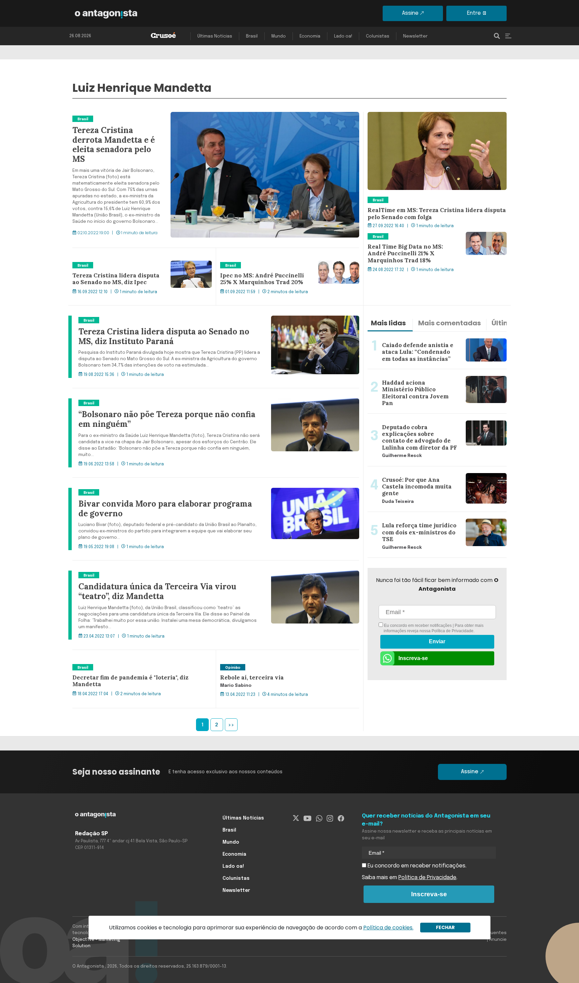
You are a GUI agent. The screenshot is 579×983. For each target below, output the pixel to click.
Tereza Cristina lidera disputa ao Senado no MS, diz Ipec (137, 268)
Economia (310, 36)
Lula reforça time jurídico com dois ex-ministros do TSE (432, 520)
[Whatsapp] (319, 818)
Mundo (278, 36)
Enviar (437, 641)
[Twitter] (296, 818)
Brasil (252, 36)
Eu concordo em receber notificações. (416, 866)
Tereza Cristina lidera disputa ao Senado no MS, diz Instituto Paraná (158, 319)
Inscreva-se (413, 658)
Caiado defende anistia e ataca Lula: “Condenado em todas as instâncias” (434, 339)
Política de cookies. (388, 927)
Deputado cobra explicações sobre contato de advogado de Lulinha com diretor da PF (426, 422)
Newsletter (415, 36)
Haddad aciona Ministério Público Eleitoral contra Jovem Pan (430, 377)
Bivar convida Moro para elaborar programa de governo (143, 492)
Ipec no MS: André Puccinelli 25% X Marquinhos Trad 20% (286, 268)
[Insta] (330, 818)
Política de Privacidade (452, 631)
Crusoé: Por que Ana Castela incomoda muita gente (433, 470)
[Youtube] (307, 818)
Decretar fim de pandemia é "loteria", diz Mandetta (137, 666)
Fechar (445, 927)
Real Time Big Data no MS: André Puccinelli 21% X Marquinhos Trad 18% (430, 240)
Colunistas (377, 36)
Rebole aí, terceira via (247, 666)
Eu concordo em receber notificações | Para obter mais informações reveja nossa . (433, 628)
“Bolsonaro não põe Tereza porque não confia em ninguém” (148, 402)
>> (231, 725)
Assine (410, 13)
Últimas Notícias (214, 36)
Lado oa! (343, 36)
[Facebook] (341, 818)
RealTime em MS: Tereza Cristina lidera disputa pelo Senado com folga (433, 120)
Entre (474, 13)
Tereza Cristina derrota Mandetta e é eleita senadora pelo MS (150, 116)
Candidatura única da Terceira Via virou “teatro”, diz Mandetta (150, 574)
